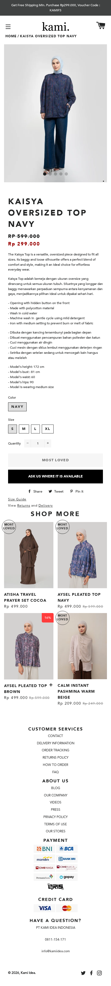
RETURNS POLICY (55, 757)
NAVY (17, 406)
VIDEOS (55, 802)
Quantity (14, 443)
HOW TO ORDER (55, 765)
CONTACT (55, 736)
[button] (44, 174)
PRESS (55, 810)
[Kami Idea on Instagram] (100, 974)
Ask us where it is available (55, 476)
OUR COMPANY (55, 795)
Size (11, 420)
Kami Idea (28, 973)
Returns (23, 505)
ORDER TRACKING (55, 750)
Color (12, 397)
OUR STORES (55, 831)
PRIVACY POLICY (55, 817)
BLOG (55, 788)
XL (47, 428)
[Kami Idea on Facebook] (92, 974)
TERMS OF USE (55, 824)
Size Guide (17, 499)
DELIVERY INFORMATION (55, 743)
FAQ (55, 772)
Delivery (46, 505)
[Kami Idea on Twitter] (84, 974)
